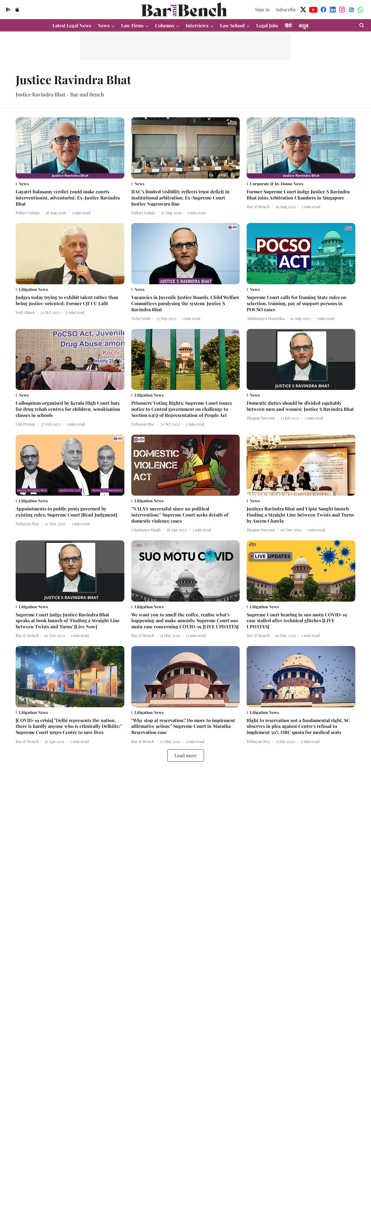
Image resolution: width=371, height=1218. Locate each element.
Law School (232, 25)
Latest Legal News (71, 25)
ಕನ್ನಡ (303, 25)
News (104, 25)
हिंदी (288, 25)
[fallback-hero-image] (70, 148)
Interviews (197, 25)
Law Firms (132, 25)
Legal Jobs (267, 25)
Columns (164, 25)
